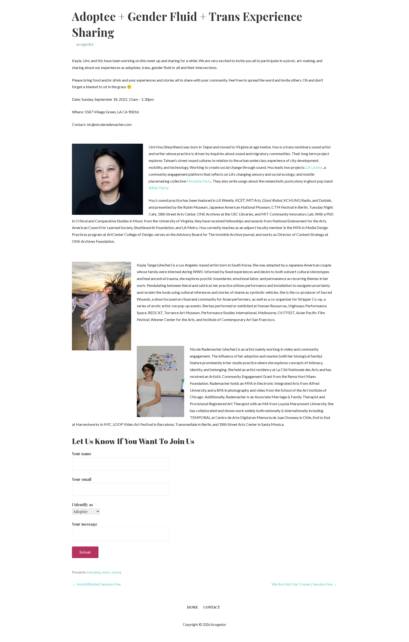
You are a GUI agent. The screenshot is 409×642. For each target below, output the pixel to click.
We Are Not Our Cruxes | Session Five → (304, 584)
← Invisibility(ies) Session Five (96, 584)
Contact (211, 607)
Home (192, 607)
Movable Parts (199, 181)
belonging (93, 572)
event (106, 572)
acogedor (85, 44)
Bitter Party (158, 187)
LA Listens (314, 167)
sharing (116, 572)
